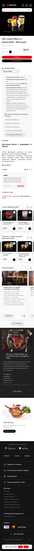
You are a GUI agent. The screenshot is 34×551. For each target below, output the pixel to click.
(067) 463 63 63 (18, 534)
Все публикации (17, 323)
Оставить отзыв (9, 431)
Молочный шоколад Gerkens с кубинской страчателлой (24, 255)
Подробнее (8, 315)
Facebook (6, 456)
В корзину (17, 57)
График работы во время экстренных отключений (12, 288)
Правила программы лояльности (12, 507)
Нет (26, 546)
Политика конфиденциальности (12, 504)
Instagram (27, 456)
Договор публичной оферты (11, 502)
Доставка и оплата (8, 494)
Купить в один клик (17, 61)
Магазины (6, 491)
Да (20, 546)
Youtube (17, 456)
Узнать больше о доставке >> (14, 134)
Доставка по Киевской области (12, 499)
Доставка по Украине (9, 496)
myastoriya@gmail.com (9, 516)
